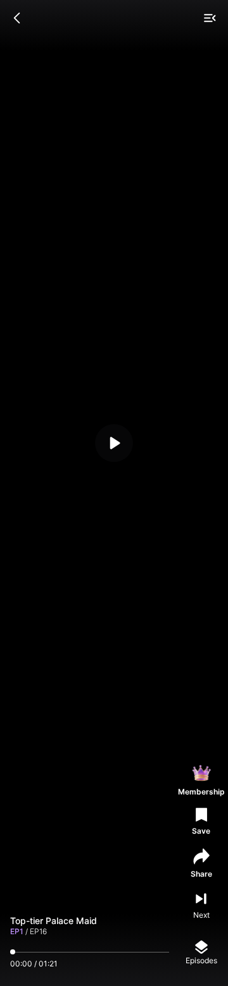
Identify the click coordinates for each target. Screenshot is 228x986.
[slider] (12, 951)
